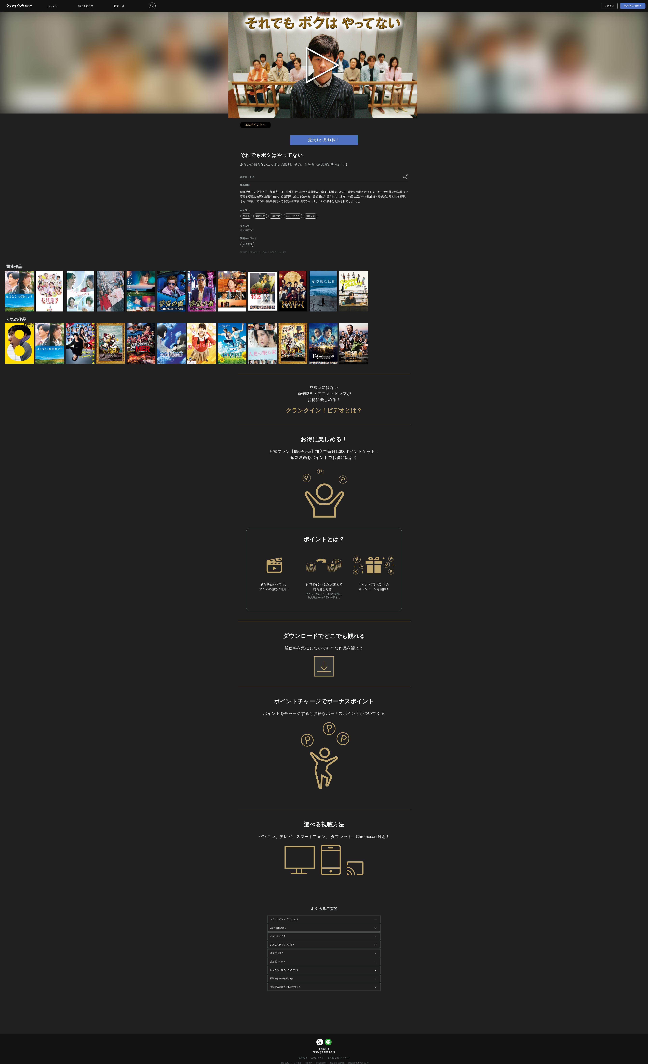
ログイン (609, 6)
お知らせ (303, 1057)
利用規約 (308, 1063)
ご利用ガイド (317, 1057)
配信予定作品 (85, 5)
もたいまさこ (293, 216)
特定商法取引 (321, 1063)
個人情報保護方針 (337, 1063)
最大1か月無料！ (633, 5)
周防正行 (247, 244)
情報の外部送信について (358, 1063)
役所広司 (310, 216)
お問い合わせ (285, 1063)
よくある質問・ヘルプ (338, 1057)
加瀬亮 (246, 216)
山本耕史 (275, 216)
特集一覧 (119, 5)
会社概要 (297, 1063)
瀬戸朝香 (260, 216)
